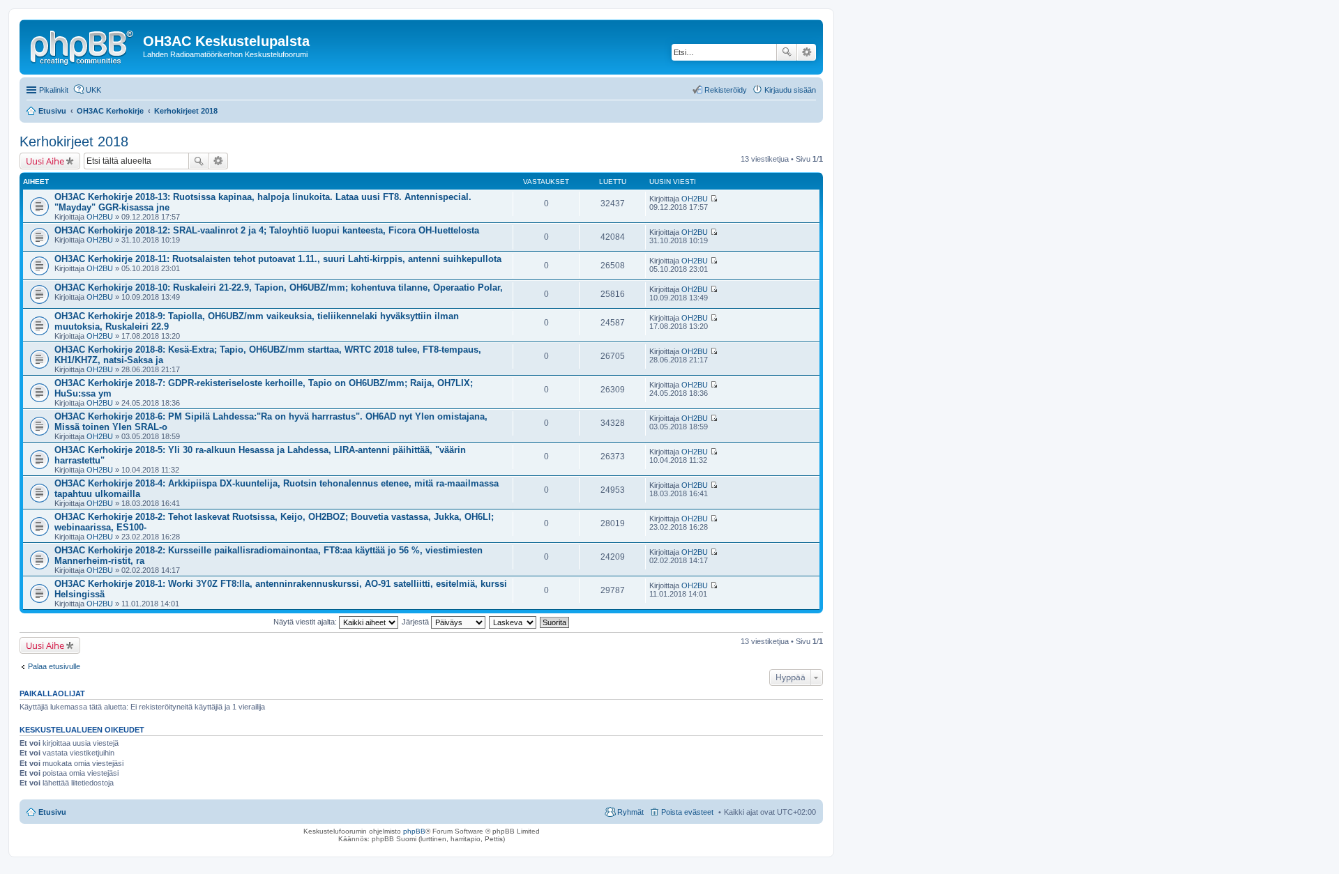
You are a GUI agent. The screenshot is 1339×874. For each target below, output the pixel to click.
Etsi (786, 52)
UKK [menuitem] (93, 90)
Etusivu (52, 812)
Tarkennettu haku (806, 52)
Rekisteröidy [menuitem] (725, 90)
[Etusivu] (83, 45)
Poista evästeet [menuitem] (687, 812)
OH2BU (99, 217)
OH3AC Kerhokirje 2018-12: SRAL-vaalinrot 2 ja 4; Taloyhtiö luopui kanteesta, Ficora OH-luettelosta (266, 230)
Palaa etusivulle (54, 666)
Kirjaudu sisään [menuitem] (790, 90)
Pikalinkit (53, 90)
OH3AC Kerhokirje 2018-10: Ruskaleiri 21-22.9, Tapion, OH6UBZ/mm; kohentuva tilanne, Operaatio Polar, (278, 287)
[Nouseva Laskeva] (513, 622)
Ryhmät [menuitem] (630, 812)
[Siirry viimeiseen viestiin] (714, 198)
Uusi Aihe (45, 161)
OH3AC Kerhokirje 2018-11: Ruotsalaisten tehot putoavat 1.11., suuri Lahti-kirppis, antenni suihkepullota (277, 259)
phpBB (414, 831)
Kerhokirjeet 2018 (74, 141)
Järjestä (416, 622)
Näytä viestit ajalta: (306, 622)
